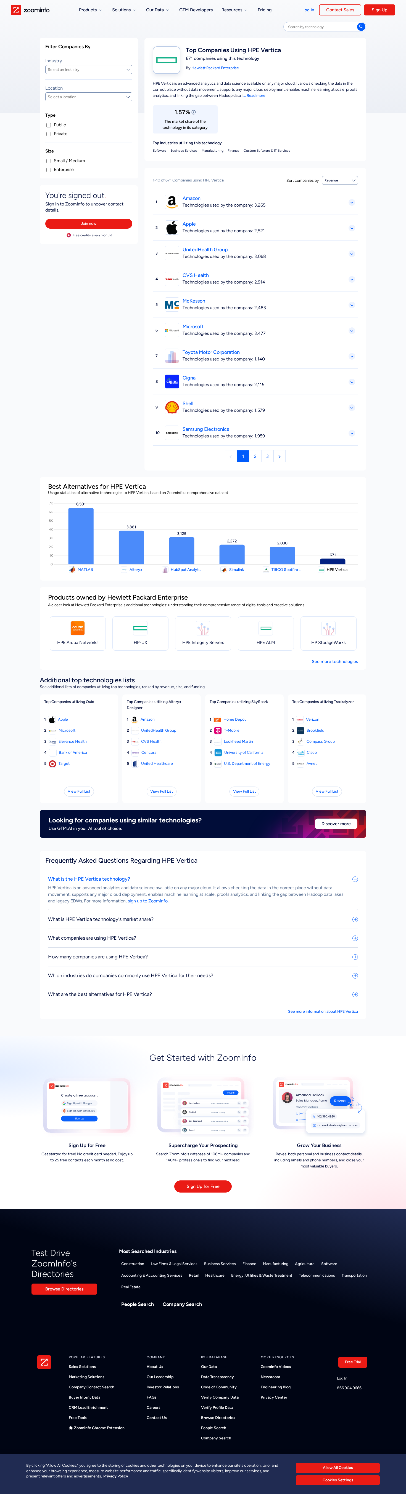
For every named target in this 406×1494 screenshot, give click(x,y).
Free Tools (78, 1417)
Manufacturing (275, 1264)
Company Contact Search (91, 1387)
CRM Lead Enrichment (88, 1407)
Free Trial (353, 1362)
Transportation (354, 1275)
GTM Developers (196, 9)
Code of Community (219, 1387)
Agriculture (305, 1264)
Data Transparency (217, 1377)
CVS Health (196, 275)
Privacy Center (274, 1397)
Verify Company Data (220, 1397)
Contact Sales (340, 9)
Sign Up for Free (203, 1186)
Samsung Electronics (206, 429)
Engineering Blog (276, 1387)
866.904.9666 (349, 1388)
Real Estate (131, 1287)
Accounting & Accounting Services (151, 1275)
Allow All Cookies (338, 1467)
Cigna (189, 378)
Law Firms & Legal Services (174, 1264)
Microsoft (193, 327)
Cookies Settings (338, 1480)
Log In (308, 9)
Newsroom (270, 1377)
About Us (155, 1366)
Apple (189, 224)
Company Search (182, 1304)
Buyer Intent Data (84, 1397)
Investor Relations (163, 1387)
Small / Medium (69, 160)
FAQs (152, 1397)
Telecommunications (317, 1275)
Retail (194, 1275)
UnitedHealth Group (205, 250)
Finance (249, 1264)
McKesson (194, 301)
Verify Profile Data (217, 1407)
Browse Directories (64, 1289)
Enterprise (64, 169)
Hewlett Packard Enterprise (215, 68)
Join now (88, 223)
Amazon (192, 198)
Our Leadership (160, 1377)
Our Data (209, 1366)
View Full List (79, 791)
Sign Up (379, 9)
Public (60, 124)
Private (60, 133)
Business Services (220, 1264)
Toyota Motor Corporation (211, 352)
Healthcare (215, 1275)
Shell (188, 403)
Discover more (336, 823)
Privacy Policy (115, 1476)
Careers (153, 1407)
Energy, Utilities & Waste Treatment (261, 1275)
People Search (137, 1304)
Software (329, 1264)
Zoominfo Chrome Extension (99, 1428)
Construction (132, 1264)
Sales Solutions (82, 1366)
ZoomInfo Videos (276, 1366)
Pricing (264, 9)
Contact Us (157, 1417)
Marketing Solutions (86, 1377)
